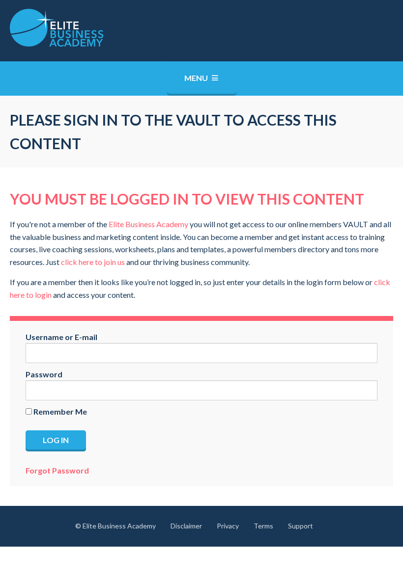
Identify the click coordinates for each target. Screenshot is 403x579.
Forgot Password (57, 470)
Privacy (228, 526)
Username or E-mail (61, 337)
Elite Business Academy (148, 224)
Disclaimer (186, 526)
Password (44, 374)
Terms (263, 526)
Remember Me (59, 411)
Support (300, 526)
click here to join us (93, 261)
